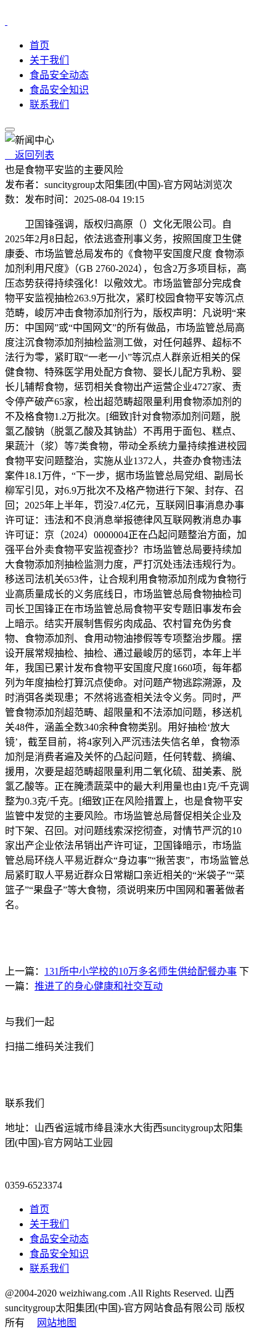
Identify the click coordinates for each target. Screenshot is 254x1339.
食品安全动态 (59, 75)
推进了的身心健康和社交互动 (99, 986)
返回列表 (29, 155)
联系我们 (49, 104)
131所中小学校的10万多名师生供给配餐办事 (140, 971)
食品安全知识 (59, 89)
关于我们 (49, 60)
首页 (39, 45)
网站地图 (56, 1322)
